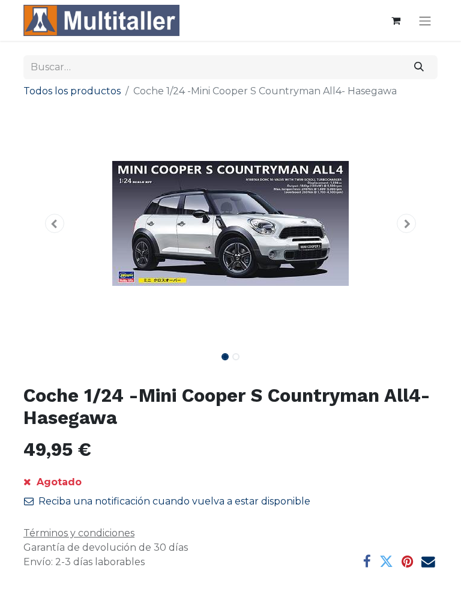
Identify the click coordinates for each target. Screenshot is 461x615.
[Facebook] (367, 562)
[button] (54, 223)
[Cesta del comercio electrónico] (396, 20)
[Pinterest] (407, 562)
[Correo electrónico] (428, 562)
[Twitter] (386, 562)
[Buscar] (419, 67)
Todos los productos (72, 91)
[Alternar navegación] (425, 21)
